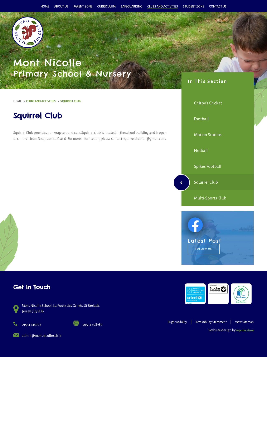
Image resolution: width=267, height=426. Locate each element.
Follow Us (203, 249)
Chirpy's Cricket (208, 103)
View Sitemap (244, 322)
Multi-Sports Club (210, 198)
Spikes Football (207, 166)
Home (17, 101)
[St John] (218, 293)
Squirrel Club (70, 101)
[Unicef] (195, 293)
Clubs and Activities (41, 101)
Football (201, 119)
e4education (245, 330)
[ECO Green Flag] (241, 293)
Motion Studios (208, 134)
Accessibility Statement (211, 322)
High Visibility (177, 322)
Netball (201, 150)
